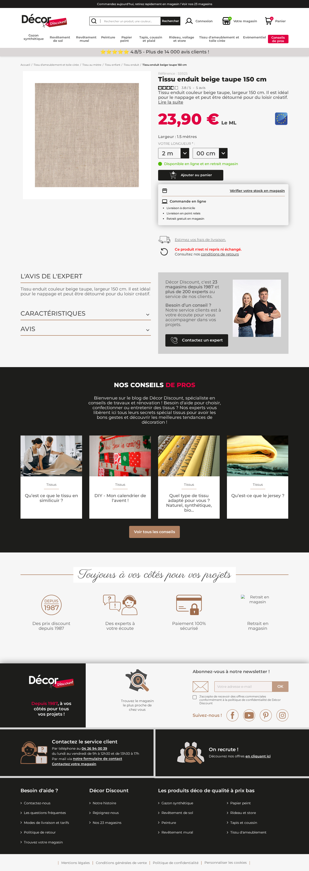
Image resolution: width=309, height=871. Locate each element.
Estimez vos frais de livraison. (200, 239)
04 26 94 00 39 (94, 748)
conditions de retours (220, 254)
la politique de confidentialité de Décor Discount (240, 701)
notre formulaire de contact (97, 759)
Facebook (232, 715)
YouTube (249, 715)
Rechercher (170, 21)
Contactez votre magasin (74, 764)
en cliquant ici (258, 756)
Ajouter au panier (196, 175)
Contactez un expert (202, 340)
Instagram (282, 715)
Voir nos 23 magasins (197, 4)
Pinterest (266, 715)
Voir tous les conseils (154, 532)
